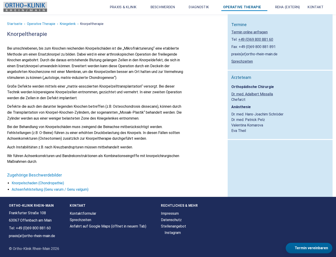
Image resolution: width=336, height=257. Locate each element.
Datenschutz (171, 220)
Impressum (170, 213)
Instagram (172, 232)
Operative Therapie (41, 24)
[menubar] (219, 7)
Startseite (14, 24)
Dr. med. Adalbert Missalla (252, 94)
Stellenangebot (173, 226)
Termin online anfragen (249, 32)
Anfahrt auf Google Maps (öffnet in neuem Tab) (108, 226)
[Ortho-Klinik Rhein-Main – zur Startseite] (25, 7)
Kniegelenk (68, 24)
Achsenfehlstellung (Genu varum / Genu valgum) (50, 189)
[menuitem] (125, 7)
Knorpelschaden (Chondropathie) (38, 183)
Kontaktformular (83, 213)
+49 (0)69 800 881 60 (255, 39)
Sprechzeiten (242, 61)
